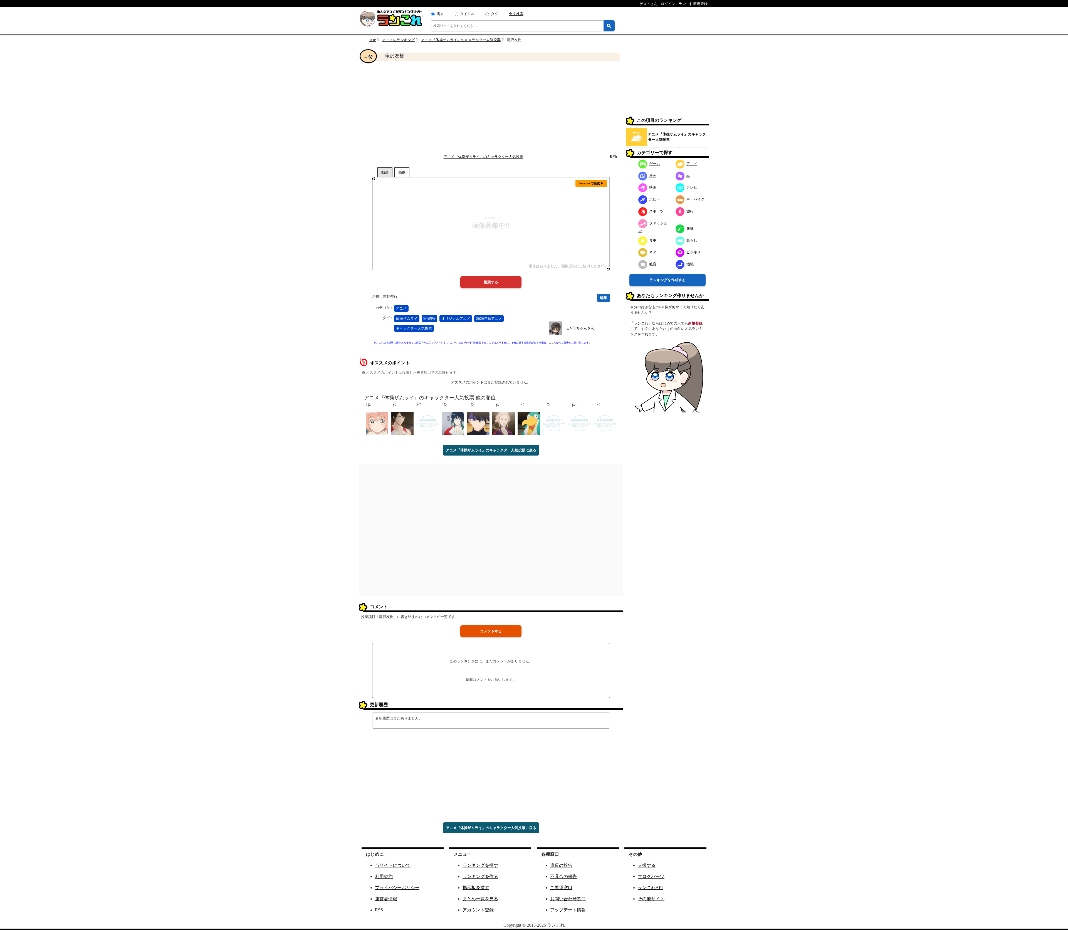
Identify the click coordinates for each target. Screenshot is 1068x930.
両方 (440, 14)
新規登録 (695, 323)
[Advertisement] (491, 107)
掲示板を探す (476, 887)
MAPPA (429, 318)
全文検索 (516, 14)
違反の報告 (561, 865)
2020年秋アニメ (489, 318)
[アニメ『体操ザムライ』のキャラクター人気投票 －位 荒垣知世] (554, 423)
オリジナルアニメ (455, 318)
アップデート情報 (568, 909)
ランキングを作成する (667, 280)
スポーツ (656, 211)
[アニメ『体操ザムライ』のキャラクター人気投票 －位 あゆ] (605, 423)
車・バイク (695, 199)
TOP (372, 40)
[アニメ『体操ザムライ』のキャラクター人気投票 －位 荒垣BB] (529, 423)
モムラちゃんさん (579, 328)
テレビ (691, 187)
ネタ (652, 252)
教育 (652, 264)
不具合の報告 (563, 876)
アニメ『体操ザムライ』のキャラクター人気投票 (461, 40)
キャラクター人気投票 (414, 328)
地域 (690, 264)
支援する (647, 865)
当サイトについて (393, 865)
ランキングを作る (480, 876)
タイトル (467, 14)
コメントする (491, 631)
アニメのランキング (398, 40)
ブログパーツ (651, 876)
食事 (652, 240)
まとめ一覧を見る (480, 898)
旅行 (690, 211)
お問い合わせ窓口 (568, 898)
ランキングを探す (480, 865)
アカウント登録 (478, 909)
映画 (652, 187)
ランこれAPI (650, 887)
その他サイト (651, 898)
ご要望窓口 (561, 887)
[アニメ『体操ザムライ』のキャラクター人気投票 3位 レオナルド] (453, 423)
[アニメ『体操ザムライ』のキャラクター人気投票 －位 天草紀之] (579, 423)
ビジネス (693, 252)
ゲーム (654, 164)
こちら (552, 342)
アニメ (401, 308)
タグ (494, 14)
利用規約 (384, 876)
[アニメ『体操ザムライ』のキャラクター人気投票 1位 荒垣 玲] (377, 423)
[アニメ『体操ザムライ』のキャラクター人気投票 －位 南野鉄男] (478, 423)
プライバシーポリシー (397, 887)
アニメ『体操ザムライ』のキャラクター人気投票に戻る (491, 450)
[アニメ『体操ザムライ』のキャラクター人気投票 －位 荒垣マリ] (503, 423)
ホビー (654, 199)
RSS (379, 909)
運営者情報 (386, 898)
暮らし (691, 240)
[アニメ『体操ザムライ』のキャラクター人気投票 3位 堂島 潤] (427, 423)
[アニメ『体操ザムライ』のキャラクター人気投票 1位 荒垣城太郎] (402, 423)
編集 (603, 298)
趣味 (690, 228)
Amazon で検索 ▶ (591, 183)
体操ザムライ (406, 318)
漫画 (652, 176)
